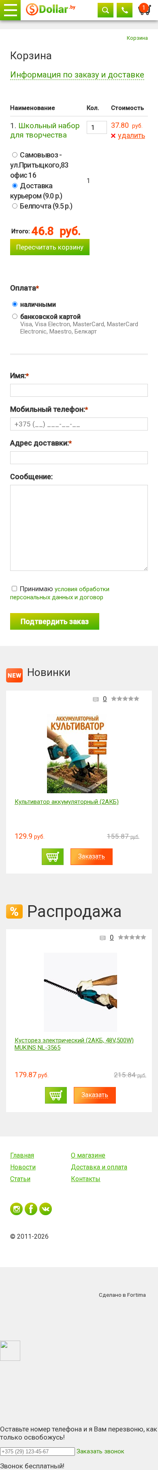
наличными (37, 304)
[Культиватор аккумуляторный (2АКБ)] (77, 753)
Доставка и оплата (99, 1167)
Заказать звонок (100, 1451)
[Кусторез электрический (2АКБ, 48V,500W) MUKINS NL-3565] (80, 992)
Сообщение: (31, 476)
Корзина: (145, 8)
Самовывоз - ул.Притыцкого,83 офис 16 (39, 165)
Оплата (23, 288)
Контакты (85, 1179)
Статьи (20, 1179)
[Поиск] (105, 10)
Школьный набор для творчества (45, 130)
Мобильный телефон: (47, 409)
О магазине (88, 1155)
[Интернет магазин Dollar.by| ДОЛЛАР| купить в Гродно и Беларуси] (50, 10)
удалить (131, 135)
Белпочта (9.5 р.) (45, 206)
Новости (23, 1167)
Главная (22, 1155)
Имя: (18, 375)
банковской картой (78, 324)
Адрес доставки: (39, 443)
